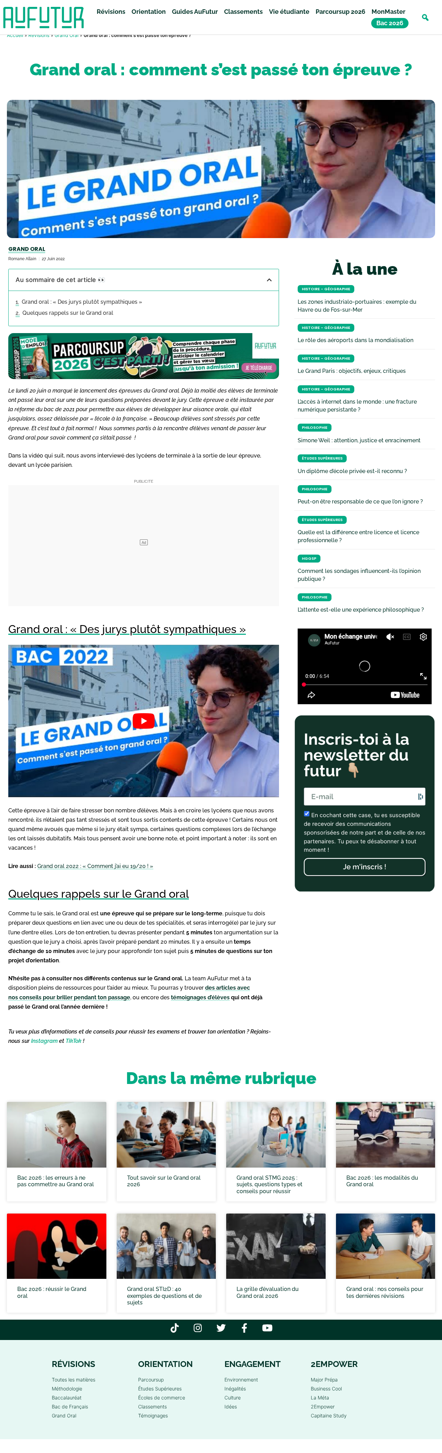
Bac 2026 (389, 23)
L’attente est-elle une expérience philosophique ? (361, 609)
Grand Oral (66, 35)
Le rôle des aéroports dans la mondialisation (355, 340)
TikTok (73, 1041)
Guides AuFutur (195, 11)
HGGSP (309, 558)
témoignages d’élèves (200, 997)
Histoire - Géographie (326, 289)
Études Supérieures (322, 458)
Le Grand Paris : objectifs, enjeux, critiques (352, 371)
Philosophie (314, 427)
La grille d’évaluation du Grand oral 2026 (268, 1292)
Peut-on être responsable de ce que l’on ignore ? (360, 501)
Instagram (44, 1041)
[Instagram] (198, 1327)
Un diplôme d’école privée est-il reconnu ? (352, 471)
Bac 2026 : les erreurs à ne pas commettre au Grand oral (55, 1181)
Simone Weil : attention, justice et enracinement (359, 440)
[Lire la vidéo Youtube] (143, 721)
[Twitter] (221, 1327)
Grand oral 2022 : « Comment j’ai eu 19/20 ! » (95, 866)
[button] (425, 17)
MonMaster (388, 11)
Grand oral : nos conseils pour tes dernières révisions (384, 1292)
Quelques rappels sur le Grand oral (67, 313)
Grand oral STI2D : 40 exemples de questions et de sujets (164, 1295)
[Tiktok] (175, 1327)
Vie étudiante (289, 11)
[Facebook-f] (244, 1327)
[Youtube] (267, 1327)
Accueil (15, 35)
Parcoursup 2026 (340, 11)
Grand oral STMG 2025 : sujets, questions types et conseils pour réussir (269, 1184)
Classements (243, 11)
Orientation (149, 11)
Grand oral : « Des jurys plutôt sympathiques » (82, 302)
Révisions (111, 11)
